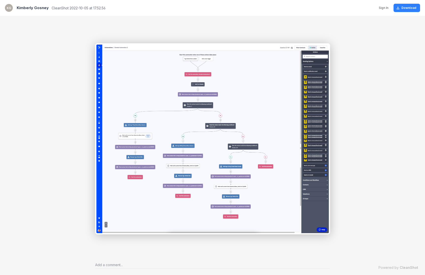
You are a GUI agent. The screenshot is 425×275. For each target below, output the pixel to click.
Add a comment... (109, 265)
